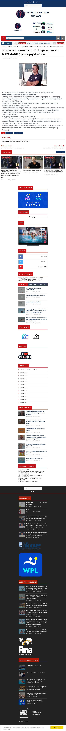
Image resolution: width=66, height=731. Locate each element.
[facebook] (33, 2)
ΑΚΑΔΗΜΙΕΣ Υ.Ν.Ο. (23, 470)
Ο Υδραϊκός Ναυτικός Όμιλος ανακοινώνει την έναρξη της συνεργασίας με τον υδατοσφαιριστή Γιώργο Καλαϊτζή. (36, 525)
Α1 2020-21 (23, 390)
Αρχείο (43, 284)
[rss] (40, 2)
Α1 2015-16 (23, 375)
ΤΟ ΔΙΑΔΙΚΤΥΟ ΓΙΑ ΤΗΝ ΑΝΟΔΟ (34, 458)
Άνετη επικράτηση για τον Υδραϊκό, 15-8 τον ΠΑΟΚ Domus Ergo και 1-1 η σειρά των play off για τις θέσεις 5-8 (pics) (37, 310)
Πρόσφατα (23, 284)
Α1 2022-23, (7, 58)
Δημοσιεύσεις (50, 43)
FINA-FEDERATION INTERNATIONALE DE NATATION (30, 479)
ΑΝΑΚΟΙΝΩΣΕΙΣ (12, 43)
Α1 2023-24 (23, 399)
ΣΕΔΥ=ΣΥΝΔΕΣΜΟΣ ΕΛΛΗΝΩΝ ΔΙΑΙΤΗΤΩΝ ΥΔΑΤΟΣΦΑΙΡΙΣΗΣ (30, 473)
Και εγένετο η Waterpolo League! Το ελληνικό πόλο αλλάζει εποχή (35, 701)
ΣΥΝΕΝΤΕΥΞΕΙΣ (17, 46)
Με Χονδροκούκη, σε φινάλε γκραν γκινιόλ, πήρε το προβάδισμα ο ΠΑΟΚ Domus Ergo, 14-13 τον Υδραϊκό (36, 319)
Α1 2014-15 (23, 372)
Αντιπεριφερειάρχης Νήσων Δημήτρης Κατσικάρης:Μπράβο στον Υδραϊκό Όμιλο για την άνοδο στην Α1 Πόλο (36, 437)
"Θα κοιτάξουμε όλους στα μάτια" (32, 170)
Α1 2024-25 (23, 402)
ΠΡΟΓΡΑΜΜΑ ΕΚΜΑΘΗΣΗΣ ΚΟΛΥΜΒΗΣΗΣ (28, 43)
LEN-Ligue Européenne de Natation (28, 481)
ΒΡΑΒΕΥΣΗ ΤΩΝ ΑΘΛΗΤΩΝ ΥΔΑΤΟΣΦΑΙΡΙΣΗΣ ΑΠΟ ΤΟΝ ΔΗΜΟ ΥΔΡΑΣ (35, 421)
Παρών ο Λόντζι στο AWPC (25, 280)
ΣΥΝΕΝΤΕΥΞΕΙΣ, (13, 58)
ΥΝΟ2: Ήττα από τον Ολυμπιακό (27, 279)
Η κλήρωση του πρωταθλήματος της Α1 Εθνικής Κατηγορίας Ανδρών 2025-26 (36, 695)
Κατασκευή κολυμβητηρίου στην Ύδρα (35, 295)
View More (61, 152)
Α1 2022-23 (9, 46)
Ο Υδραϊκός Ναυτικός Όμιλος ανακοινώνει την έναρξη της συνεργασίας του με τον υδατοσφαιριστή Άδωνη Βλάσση (36, 534)
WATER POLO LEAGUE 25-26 (28, 369)
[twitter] (37, 2)
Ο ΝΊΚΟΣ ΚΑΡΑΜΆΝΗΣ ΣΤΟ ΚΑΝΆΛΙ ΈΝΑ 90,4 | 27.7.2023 (53, 171)
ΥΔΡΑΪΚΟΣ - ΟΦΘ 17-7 (34, 665)
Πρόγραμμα (32, 217)
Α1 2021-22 (23, 393)
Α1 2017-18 (23, 381)
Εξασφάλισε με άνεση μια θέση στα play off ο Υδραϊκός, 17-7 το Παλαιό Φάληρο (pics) (37, 688)
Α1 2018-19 (23, 384)
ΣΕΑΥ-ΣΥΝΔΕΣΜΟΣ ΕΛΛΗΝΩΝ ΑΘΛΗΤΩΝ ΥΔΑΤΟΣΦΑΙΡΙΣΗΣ (30, 476)
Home (3, 46)
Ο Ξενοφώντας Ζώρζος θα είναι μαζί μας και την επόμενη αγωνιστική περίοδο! (36, 681)
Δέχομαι (57, 727)
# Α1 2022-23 (9, 133)
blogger (27, 721)
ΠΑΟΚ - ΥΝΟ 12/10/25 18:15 (36, 672)
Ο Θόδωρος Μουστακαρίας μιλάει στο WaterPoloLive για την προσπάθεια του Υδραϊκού (35, 413)
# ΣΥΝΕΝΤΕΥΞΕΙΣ (18, 133)
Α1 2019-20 (23, 387)
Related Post (7, 152)
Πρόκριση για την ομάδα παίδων (27, 278)
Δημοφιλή (33, 284)
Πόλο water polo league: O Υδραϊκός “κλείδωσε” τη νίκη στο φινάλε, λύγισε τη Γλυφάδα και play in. (36, 612)
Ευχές (27, 509)
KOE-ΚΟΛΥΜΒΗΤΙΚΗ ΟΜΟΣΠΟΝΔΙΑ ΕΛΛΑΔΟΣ (31, 471)
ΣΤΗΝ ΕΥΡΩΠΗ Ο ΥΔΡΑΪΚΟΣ (33, 302)
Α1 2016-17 (23, 378)
